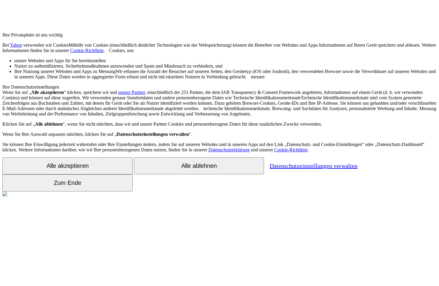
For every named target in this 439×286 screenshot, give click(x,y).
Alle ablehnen (199, 165)
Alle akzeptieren (68, 165)
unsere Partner (131, 92)
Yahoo (16, 45)
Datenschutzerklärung (229, 149)
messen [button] (225, 74)
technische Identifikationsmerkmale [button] (219, 103)
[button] (107, 50)
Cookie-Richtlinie (87, 50)
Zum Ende (67, 182)
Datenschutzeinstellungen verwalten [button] (313, 165)
